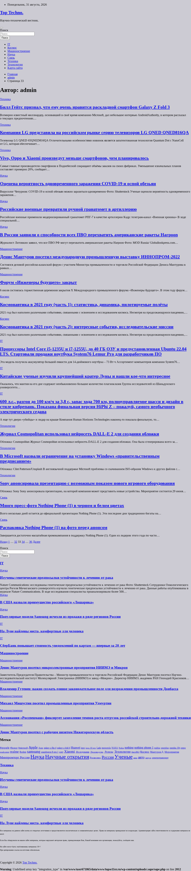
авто (141, 757)
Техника (12, 61)
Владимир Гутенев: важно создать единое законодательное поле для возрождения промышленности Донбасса (89, 689)
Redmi (23, 752)
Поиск (4, 30)
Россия (108, 757)
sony (61, 752)
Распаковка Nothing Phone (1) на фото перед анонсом (53, 527)
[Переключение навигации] (1, 27)
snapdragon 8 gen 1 (49, 752)
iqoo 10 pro (91, 748)
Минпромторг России (15, 757)
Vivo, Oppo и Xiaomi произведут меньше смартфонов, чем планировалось (74, 158)
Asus (40, 748)
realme (14, 751)
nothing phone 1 (144, 747)
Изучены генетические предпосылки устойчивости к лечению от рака (56, 578)
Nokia (121, 748)
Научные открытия (67, 757)
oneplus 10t (175, 748)
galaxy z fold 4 (63, 748)
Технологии (15, 64)
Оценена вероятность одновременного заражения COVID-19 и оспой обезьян (78, 183)
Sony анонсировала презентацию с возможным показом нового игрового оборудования (87, 483)
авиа (135, 758)
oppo (183, 748)
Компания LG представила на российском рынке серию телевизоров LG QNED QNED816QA (94, 132)
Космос (12, 47)
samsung (33, 751)
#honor (14, 748)
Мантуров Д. (157, 752)
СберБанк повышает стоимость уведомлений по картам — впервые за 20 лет (62, 645)
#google (5, 747)
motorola (106, 748)
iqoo (83, 748)
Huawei (75, 747)
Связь (11, 57)
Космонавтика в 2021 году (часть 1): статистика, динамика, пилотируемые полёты (84, 304)
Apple (33, 747)
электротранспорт (160, 758)
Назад (3, 541)
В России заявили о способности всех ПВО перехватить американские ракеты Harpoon (89, 234)
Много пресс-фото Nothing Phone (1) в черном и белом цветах (62, 505)
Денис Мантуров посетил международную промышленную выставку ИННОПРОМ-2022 (90, 256)
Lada (99, 748)
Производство (96, 752)
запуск (148, 758)
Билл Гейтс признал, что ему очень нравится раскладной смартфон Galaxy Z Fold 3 (85, 107)
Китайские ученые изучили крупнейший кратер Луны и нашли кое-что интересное (85, 376)
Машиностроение (18, 51)
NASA (115, 748)
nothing (129, 747)
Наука (11, 54)
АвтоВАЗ (135, 752)
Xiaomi (69, 751)
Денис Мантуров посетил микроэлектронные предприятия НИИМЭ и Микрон (64, 667)
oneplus (165, 747)
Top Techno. (11, 12)
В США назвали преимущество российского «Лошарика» (47, 602)
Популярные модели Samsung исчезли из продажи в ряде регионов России (60, 617)
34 (23, 541)
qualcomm (4, 752)
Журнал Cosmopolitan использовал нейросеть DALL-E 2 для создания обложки (79, 433)
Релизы (108, 751)
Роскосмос (95, 757)
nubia (157, 748)
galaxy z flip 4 (50, 748)
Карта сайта (15, 67)
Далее (36, 541)
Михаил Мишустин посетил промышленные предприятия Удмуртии (55, 703)
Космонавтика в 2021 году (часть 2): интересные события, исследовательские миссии (86, 326)
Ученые (124, 757)
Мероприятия (172, 751)
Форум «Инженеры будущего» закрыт (38, 282)
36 (30, 541)
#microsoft (23, 748)
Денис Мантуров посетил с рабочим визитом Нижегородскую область (56, 732)
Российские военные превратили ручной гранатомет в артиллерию (68, 209)
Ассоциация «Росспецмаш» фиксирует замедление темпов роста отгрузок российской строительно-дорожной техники (95, 718)
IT (8, 44)
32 (15, 541)
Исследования (82, 752)
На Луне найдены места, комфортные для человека (42, 631)
